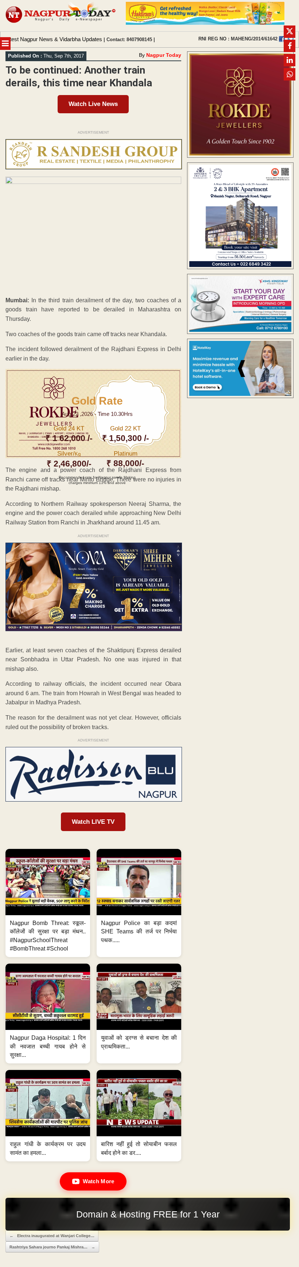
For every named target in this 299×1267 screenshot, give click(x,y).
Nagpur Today (163, 55)
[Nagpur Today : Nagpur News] (61, 15)
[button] (47, 903)
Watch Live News (93, 104)
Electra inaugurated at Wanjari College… (51, 1235)
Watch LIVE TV (93, 821)
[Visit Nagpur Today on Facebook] (282, 39)
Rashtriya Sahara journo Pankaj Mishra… (52, 1247)
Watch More (98, 1181)
